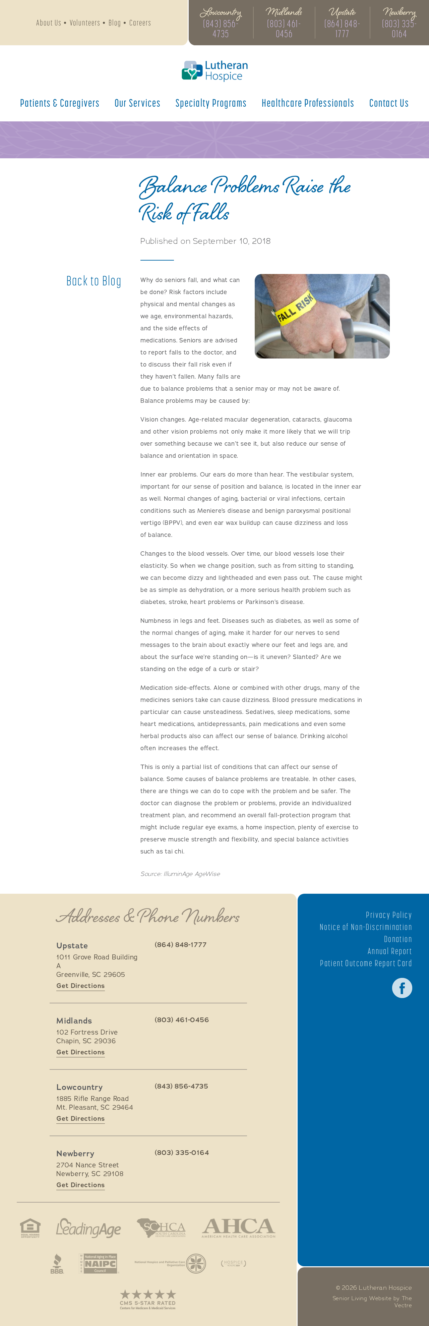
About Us (49, 22)
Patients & (60, 102)
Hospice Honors (233, 1264)
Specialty (211, 102)
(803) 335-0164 (399, 28)
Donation (398, 939)
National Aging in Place (99, 1264)
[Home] (214, 71)
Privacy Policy (389, 914)
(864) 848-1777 (342, 28)
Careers (140, 22)
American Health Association (238, 1228)
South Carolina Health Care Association (161, 1228)
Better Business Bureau (57, 1264)
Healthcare (308, 102)
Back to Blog (94, 280)
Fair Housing (30, 1228)
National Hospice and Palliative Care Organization (170, 1264)
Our (138, 102)
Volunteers (85, 22)
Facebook (402, 988)
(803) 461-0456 (284, 28)
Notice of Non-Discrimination (366, 927)
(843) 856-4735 (221, 28)
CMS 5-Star (148, 1299)
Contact (389, 102)
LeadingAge (88, 1228)
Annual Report (390, 951)
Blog (115, 22)
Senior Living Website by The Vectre (372, 1302)
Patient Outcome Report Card (366, 963)
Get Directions (80, 985)
